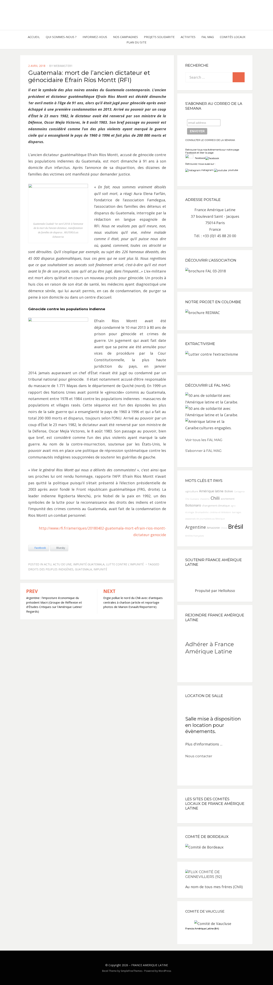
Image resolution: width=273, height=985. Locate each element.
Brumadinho (202, 512)
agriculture (191, 491)
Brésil (235, 527)
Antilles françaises (194, 535)
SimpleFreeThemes (131, 971)
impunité (100, 569)
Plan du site (136, 42)
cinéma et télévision (220, 512)
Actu (47, 564)
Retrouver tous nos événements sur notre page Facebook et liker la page (212, 151)
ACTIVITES (188, 37)
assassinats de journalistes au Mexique (205, 518)
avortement (227, 499)
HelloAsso (226, 590)
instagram (207, 170)
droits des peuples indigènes (50, 569)
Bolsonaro (193, 505)
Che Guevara (192, 499)
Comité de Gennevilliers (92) (203, 874)
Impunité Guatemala (89, 564)
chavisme (205, 499)
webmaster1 (63, 66)
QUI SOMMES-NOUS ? (61, 37)
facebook (199, 157)
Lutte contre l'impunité (125, 564)
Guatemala (83, 569)
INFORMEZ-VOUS (95, 37)
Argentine (195, 527)
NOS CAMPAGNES (125, 37)
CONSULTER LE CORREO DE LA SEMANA (210, 139)
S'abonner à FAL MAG (203, 451)
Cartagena (239, 491)
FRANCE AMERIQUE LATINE (149, 965)
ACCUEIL (34, 37)
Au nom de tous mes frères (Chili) (214, 886)
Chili (215, 498)
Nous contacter (198, 756)
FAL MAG (207, 37)
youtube (232, 170)
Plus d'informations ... (203, 744)
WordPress (164, 971)
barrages (236, 512)
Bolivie (228, 491)
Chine (224, 528)
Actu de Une (62, 564)
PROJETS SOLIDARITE (159, 37)
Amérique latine (211, 491)
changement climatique (216, 505)
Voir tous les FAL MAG (203, 440)
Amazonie (213, 528)
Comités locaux (232, 37)
